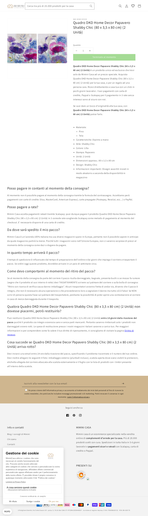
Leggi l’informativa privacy (78, 397)
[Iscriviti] (123, 383)
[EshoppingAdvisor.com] (81, 479)
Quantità (77, 45)
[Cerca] (91, 6)
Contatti (11, 444)
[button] (120, 6)
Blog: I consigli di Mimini (18, 434)
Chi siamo (11, 439)
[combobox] (59, 6)
